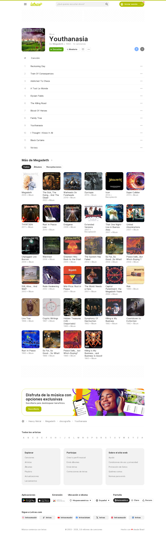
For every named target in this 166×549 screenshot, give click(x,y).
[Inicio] (23, 421)
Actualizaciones (32, 476)
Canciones (29, 457)
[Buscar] (106, 4)
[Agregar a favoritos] (83, 49)
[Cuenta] (141, 4)
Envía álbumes (73, 462)
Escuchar (57, 49)
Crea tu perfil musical (76, 457)
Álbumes (28, 467)
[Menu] (25, 4)
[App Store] (44, 500)
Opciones (89, 49)
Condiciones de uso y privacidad (123, 462)
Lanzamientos (31, 481)
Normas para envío (117, 476)
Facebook (136, 49)
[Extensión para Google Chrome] (59, 500)
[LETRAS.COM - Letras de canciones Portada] (36, 4)
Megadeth (58, 44)
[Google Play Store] (29, 500)
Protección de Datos (118, 467)
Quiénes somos (115, 471)
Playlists (28, 471)
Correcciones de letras (77, 471)
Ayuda (111, 457)
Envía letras (72, 467)
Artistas (28, 462)
